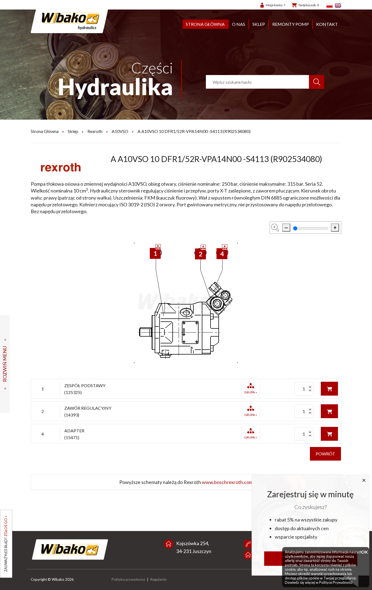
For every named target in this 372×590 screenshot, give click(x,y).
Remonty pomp (290, 24)
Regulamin (158, 579)
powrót (325, 453)
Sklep (258, 24)
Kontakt (327, 24)
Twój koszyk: (308, 5)
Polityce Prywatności (335, 582)
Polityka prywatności (128, 579)
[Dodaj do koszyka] (329, 388)
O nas (238, 24)
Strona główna (205, 24)
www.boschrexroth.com (227, 482)
